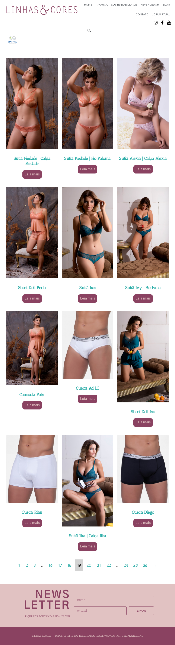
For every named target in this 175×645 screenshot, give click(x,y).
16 (50, 565)
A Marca (102, 4)
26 (145, 565)
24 (126, 565)
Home (88, 4)
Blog (166, 4)
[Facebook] (162, 23)
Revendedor (149, 4)
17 (60, 565)
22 (108, 565)
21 (99, 565)
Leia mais (32, 174)
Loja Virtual (161, 14)
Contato (142, 14)
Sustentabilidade (124, 4)
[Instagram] (156, 23)
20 (88, 565)
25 (135, 565)
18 (69, 565)
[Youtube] (169, 23)
